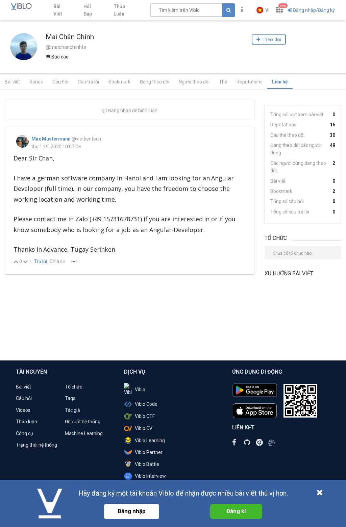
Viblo (140, 389)
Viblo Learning (150, 440)
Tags (70, 398)
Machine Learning (84, 433)
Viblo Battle (147, 464)
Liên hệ (280, 81)
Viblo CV (143, 428)
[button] (263, 10)
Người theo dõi (194, 81)
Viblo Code (146, 404)
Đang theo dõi (154, 81)
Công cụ (24, 433)
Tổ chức (73, 387)
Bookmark (119, 81)
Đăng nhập (132, 511)
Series (36, 81)
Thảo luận (26, 421)
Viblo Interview (150, 476)
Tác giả (72, 410)
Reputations (250, 81)
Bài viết (12, 81)
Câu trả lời (88, 81)
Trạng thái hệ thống (36, 445)
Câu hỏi (60, 81)
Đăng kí (236, 511)
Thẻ (223, 81)
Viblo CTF (145, 416)
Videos (23, 410)
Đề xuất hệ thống (82, 421)
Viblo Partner (149, 452)
